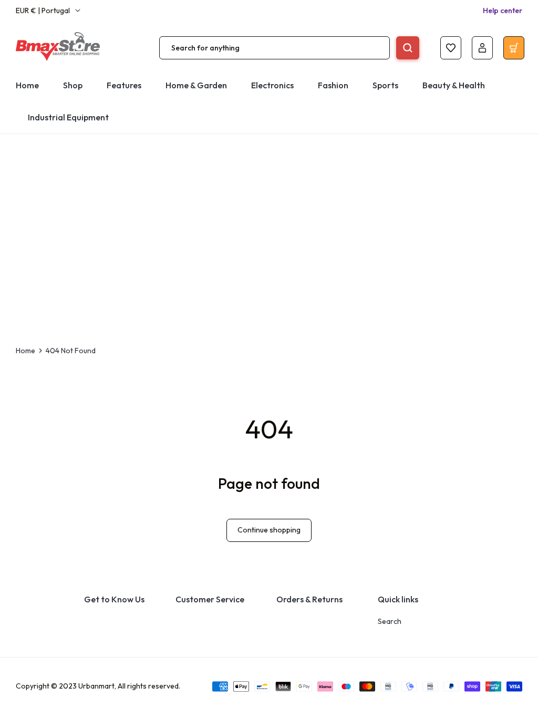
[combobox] (274, 47)
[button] (272, 85)
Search (389, 621)
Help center (502, 10)
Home (25, 350)
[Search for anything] (407, 47)
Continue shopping (269, 530)
